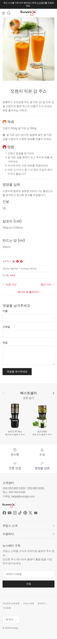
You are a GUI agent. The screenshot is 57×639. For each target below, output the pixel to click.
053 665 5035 (35, 488)
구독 (28, 584)
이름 (5, 311)
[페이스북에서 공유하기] (17, 261)
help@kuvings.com (23, 496)
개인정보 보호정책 (11, 603)
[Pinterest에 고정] (21, 261)
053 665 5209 (16, 488)
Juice (12, 275)
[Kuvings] (28, 13)
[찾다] (10, 13)
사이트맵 (7, 607)
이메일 (6, 327)
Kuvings (14, 627)
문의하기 (42, 603)
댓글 (5, 342)
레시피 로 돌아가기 (28, 292)
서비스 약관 (28, 603)
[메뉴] (3, 13)
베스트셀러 (28, 393)
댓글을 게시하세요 (17, 371)
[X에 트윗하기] (13, 261)
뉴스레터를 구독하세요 (40, 4)
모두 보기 (28, 398)
